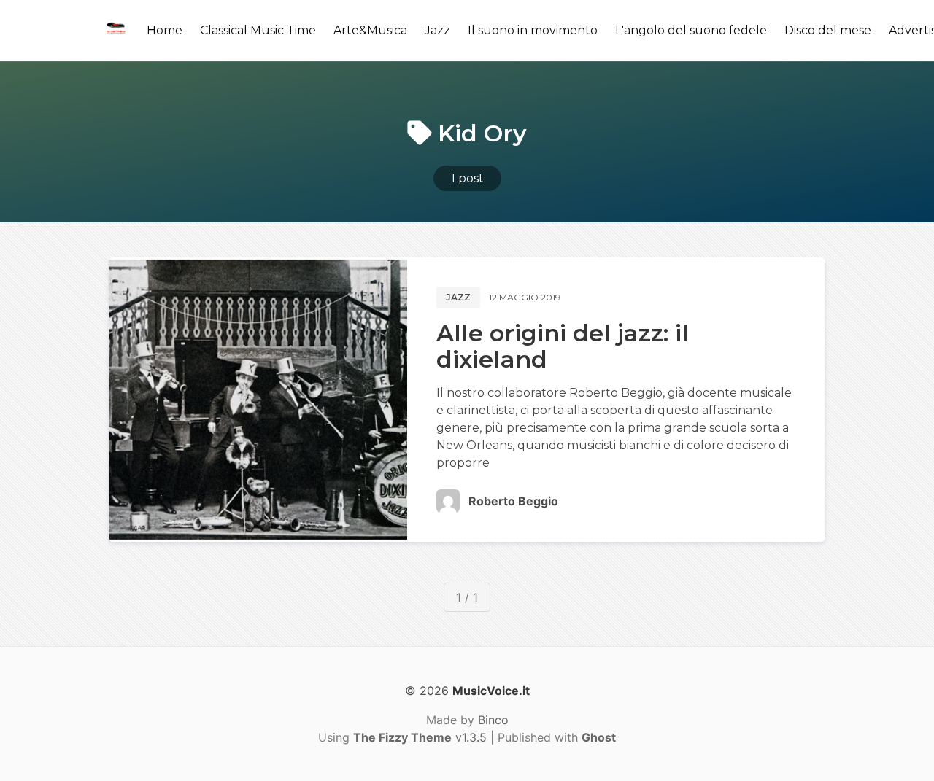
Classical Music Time (258, 30)
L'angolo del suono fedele (691, 30)
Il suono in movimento (533, 30)
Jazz (437, 30)
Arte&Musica (370, 30)
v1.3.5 (420, 737)
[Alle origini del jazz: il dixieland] (258, 399)
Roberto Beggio (513, 501)
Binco (493, 719)
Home (164, 30)
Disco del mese (827, 30)
